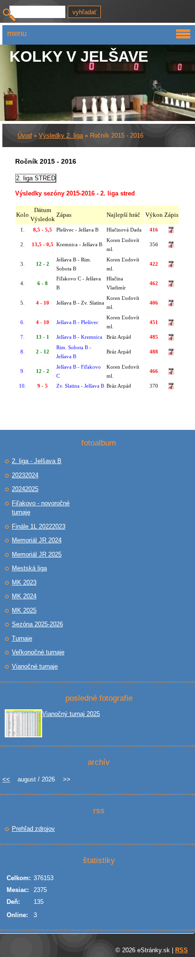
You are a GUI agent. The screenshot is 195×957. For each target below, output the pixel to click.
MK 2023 (24, 582)
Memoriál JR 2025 (37, 554)
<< (6, 779)
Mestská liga (29, 568)
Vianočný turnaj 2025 (71, 713)
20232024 (25, 475)
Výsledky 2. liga (61, 135)
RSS (181, 950)
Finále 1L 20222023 (38, 526)
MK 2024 (24, 596)
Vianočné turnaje (35, 666)
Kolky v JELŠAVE (78, 56)
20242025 (25, 488)
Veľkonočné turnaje (38, 652)
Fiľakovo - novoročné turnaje (41, 508)
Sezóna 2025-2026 (37, 624)
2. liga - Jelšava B (37, 461)
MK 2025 (24, 610)
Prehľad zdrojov (33, 828)
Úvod (25, 135)
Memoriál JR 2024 (37, 540)
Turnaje (22, 638)
